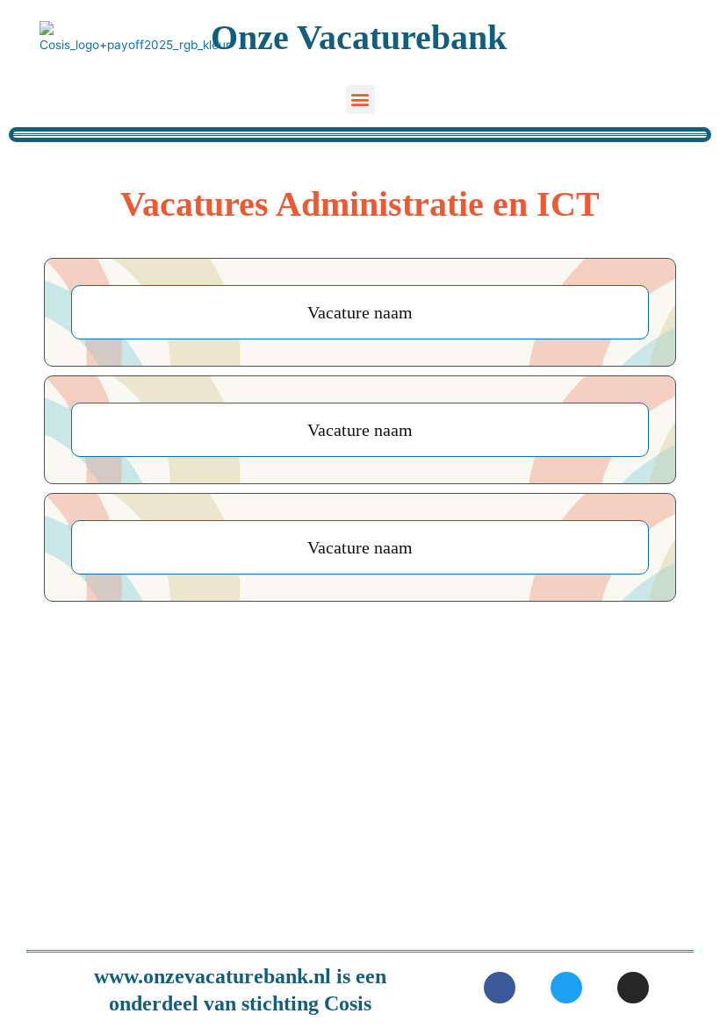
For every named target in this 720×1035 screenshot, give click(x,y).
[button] (360, 99)
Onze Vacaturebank (359, 37)
